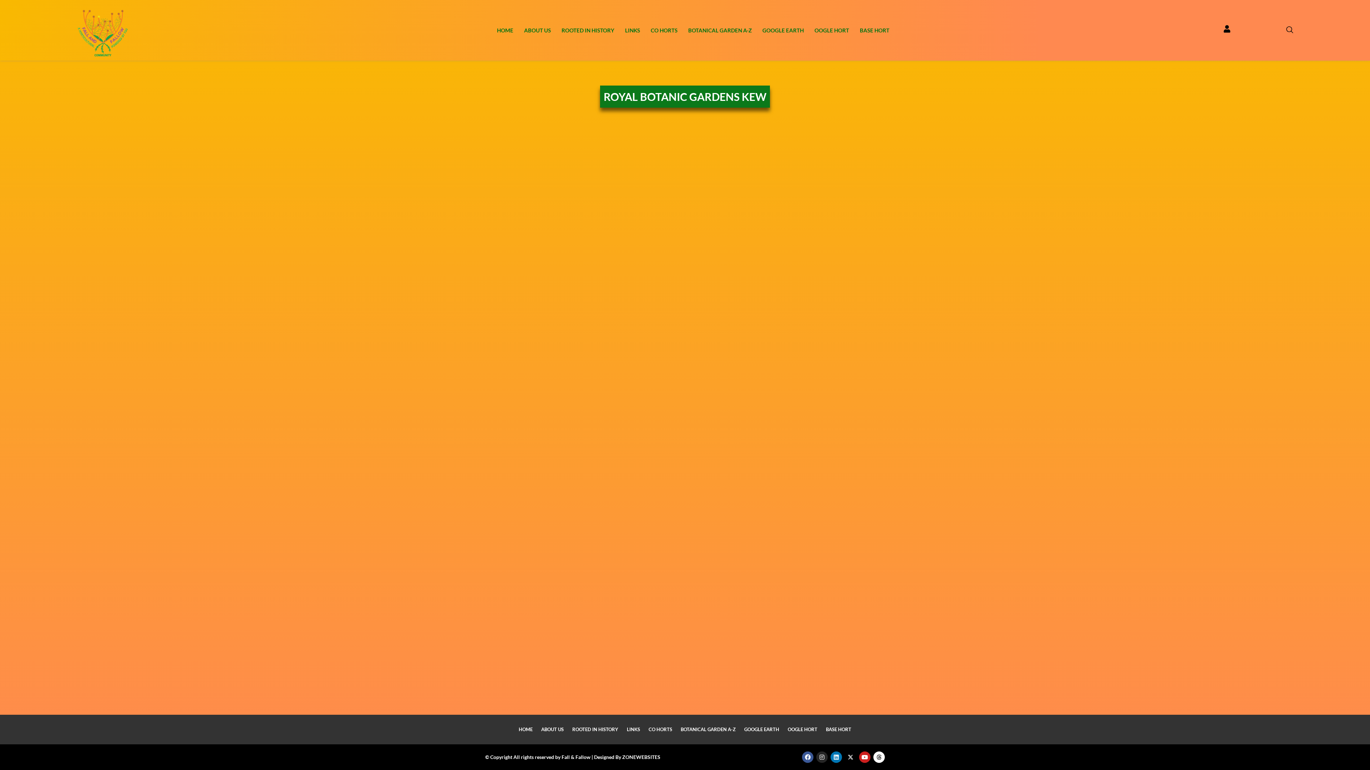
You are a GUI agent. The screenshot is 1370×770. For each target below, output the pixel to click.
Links (632, 30)
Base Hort (874, 30)
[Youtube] (865, 757)
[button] (1286, 30)
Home (505, 30)
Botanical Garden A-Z (720, 30)
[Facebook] (807, 757)
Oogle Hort (832, 30)
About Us (537, 30)
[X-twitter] (850, 757)
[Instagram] (822, 757)
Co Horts (664, 30)
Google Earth (783, 30)
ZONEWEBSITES (641, 757)
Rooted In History (588, 30)
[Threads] (879, 757)
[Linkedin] (836, 757)
